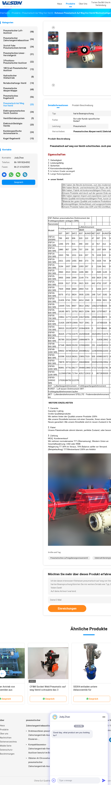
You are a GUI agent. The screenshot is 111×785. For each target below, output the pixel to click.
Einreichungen (67, 608)
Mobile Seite (5, 746)
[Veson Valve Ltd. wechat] (18, 174)
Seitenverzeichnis (8, 742)
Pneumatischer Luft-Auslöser (18, 31)
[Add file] (54, 780)
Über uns (4, 733)
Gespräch (18, 182)
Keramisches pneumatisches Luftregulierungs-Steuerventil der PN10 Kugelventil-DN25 (21, 689)
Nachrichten (5, 738)
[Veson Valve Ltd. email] (4, 174)
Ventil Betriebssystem (18, 118)
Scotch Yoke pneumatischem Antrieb (18, 46)
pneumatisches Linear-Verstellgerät (18, 54)
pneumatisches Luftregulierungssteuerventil (69, 558)
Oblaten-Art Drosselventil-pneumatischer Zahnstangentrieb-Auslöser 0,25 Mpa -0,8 (41, 762)
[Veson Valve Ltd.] (12, 4)
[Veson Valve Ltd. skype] (25, 174)
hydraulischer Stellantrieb (18, 76)
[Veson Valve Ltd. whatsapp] (11, 174)
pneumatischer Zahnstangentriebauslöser (18, 39)
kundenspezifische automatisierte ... (18, 132)
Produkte (4, 729)
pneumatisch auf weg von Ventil (18, 104)
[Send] (103, 780)
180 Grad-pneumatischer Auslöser (18, 69)
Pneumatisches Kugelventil (18, 97)
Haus (2, 725)
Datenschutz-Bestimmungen (7, 752)
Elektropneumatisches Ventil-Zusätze (18, 112)
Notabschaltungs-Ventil (18, 83)
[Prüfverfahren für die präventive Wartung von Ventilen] (84, 50)
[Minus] (104, 717)
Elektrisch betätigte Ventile (18, 124)
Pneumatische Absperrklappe (18, 89)
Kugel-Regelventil (18, 138)
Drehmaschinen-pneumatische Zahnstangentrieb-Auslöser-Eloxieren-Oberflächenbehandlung (42, 735)
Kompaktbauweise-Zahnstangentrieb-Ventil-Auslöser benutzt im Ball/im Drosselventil (41, 749)
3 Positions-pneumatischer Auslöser (18, 61)
